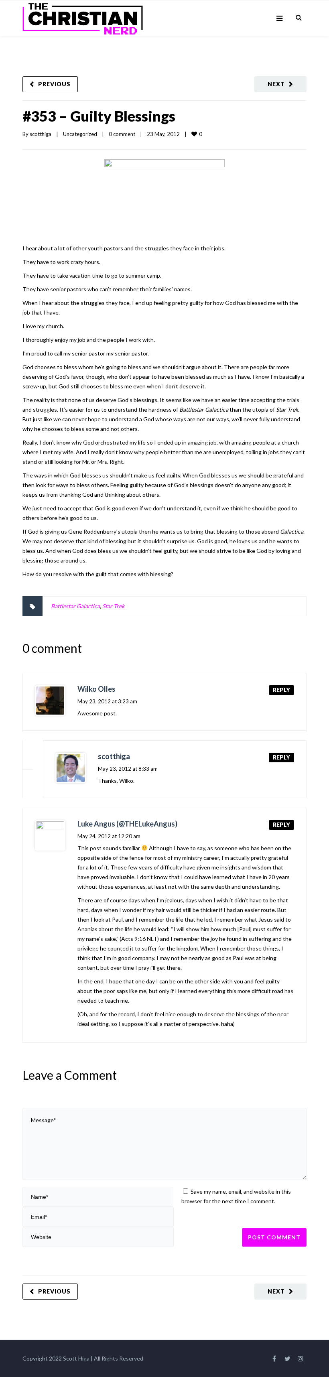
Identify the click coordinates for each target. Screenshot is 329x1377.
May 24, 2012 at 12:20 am (108, 836)
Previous (54, 84)
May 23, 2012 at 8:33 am (128, 769)
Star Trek (113, 606)
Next (276, 84)
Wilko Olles (96, 688)
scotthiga (40, 134)
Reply (281, 689)
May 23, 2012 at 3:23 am (107, 701)
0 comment (122, 134)
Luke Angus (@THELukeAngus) (127, 823)
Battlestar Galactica (75, 606)
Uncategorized (80, 134)
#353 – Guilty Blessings (98, 116)
